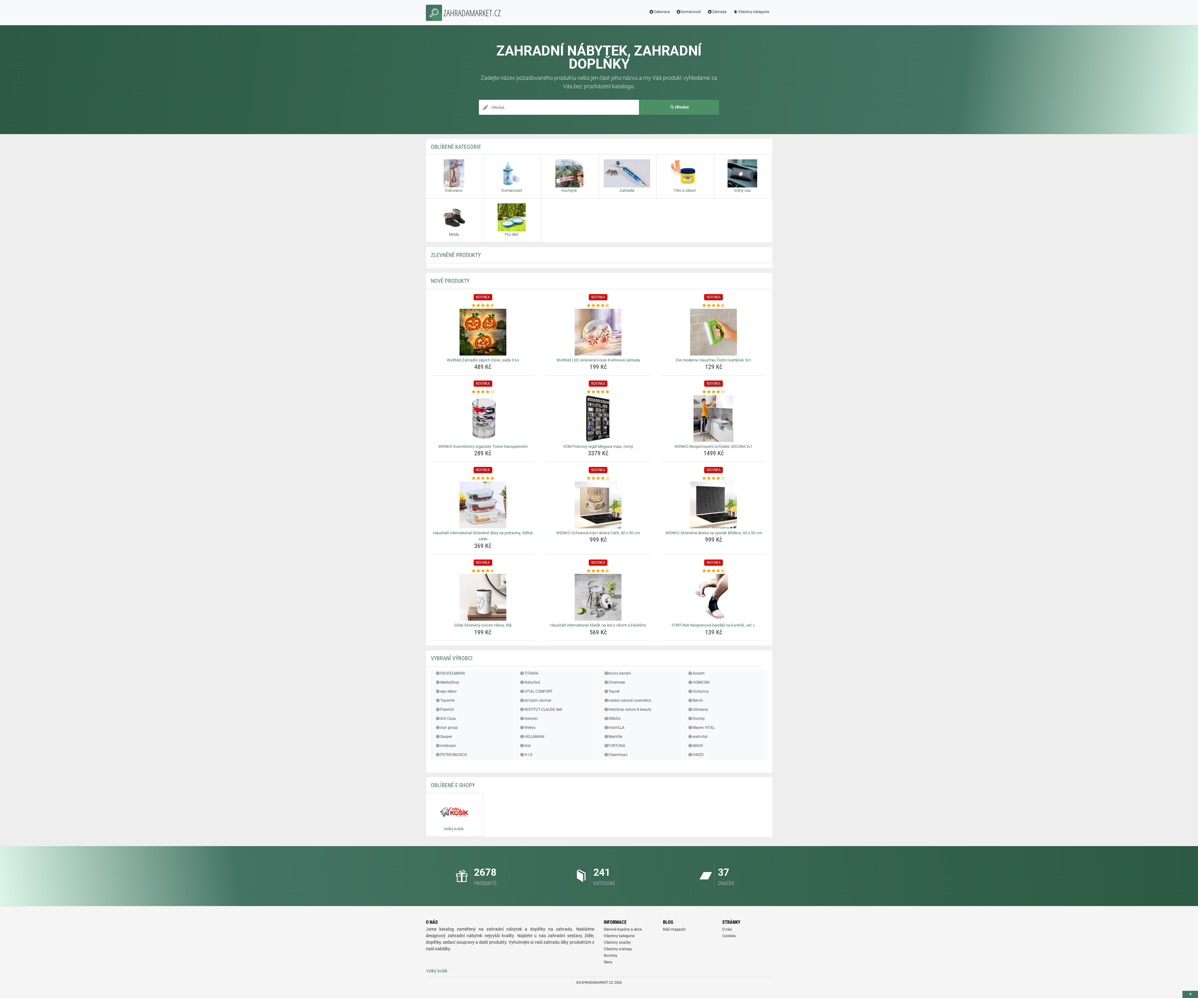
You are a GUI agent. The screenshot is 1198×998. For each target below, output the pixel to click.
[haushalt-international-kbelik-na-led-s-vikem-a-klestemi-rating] (598, 571)
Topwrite (447, 700)
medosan (448, 746)
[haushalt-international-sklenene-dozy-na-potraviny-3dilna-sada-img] (483, 505)
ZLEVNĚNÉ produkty (456, 255)
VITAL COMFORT (538, 691)
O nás (727, 929)
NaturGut (532, 682)
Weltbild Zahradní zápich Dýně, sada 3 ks (483, 360)
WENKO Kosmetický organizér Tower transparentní (483, 446)
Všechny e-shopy (618, 949)
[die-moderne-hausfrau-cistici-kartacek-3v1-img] (714, 332)
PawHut (447, 709)
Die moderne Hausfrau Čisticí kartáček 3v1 (713, 360)
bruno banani (619, 673)
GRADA (614, 718)
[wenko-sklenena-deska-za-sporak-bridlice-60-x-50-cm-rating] (714, 478)
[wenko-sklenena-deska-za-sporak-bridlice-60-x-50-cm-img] (714, 505)
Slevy (608, 962)
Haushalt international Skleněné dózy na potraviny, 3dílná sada (483, 535)
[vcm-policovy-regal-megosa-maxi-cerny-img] (598, 418)
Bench (698, 700)
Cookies (729, 936)
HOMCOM (701, 682)
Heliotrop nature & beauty (629, 709)
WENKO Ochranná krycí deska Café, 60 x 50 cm (598, 532)
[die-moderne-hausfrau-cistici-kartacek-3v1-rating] (714, 306)
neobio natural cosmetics (629, 700)
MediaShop (449, 682)
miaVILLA (616, 727)
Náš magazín (674, 929)
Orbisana (700, 709)
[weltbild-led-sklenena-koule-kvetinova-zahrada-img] (598, 332)
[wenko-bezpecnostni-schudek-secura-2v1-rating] (714, 392)
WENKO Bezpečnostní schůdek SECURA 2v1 (713, 446)
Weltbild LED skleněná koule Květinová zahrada (598, 360)
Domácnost (691, 12)
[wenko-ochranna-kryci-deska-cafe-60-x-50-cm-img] (598, 505)
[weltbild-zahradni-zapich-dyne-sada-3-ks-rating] (483, 306)
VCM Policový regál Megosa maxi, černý (598, 446)
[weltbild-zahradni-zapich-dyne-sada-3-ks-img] (483, 332)
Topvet (614, 691)
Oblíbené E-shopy (453, 785)
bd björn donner (537, 700)
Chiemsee (616, 682)
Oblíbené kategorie (456, 146)
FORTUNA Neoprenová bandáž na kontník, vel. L (713, 625)
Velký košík (436, 970)
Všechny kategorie (753, 12)
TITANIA (531, 673)
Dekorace (662, 12)
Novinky (610, 955)
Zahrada (719, 12)
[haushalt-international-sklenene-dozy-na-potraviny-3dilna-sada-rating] (483, 478)
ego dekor (448, 691)
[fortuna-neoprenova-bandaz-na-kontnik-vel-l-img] (714, 597)
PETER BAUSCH (453, 755)
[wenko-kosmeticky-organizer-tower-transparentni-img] (483, 418)
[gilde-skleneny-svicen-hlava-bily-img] (483, 597)
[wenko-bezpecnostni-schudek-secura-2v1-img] (714, 418)
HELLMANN (534, 736)
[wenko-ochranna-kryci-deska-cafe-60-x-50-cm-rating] (598, 478)
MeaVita (615, 736)
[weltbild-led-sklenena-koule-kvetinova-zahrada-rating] (598, 306)
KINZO (698, 755)
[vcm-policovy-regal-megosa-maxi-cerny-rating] (598, 392)
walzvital (700, 736)
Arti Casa (448, 718)
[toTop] (1190, 994)
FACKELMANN (452, 673)
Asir (527, 746)
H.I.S (528, 755)
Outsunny (701, 691)
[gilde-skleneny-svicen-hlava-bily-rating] (483, 571)
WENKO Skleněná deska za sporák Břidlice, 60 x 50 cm (713, 532)
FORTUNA (616, 746)
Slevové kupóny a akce (623, 929)
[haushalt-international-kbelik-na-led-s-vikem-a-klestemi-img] (598, 597)
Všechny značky (617, 942)
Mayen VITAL (704, 727)
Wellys (529, 727)
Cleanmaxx (617, 755)
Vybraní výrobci (452, 658)
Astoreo (530, 718)
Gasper (446, 736)
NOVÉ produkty (450, 281)
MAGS (698, 746)
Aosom (699, 673)
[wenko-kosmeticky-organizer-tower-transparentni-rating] (483, 392)
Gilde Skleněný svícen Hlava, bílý (483, 625)
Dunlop (699, 718)
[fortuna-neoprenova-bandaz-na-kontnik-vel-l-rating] (714, 571)
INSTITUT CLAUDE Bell (543, 709)
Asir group (449, 727)
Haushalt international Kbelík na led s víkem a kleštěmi (598, 625)
